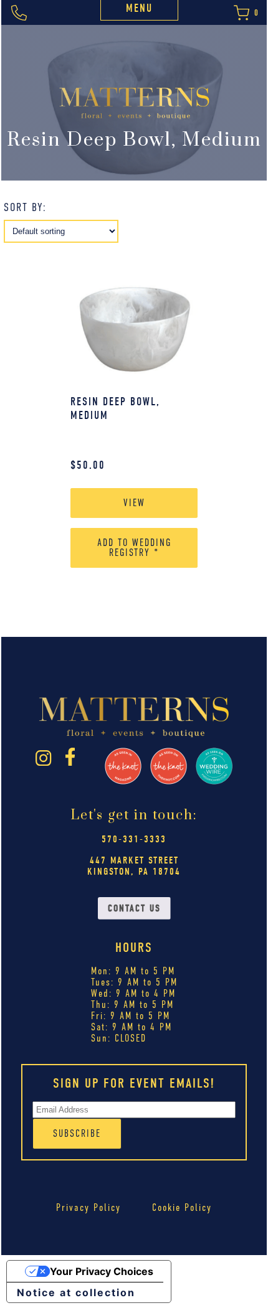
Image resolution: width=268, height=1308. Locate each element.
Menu (139, 8)
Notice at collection (76, 1292)
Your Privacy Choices (101, 1271)
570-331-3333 (134, 839)
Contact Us (134, 908)
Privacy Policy (88, 1207)
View (134, 503)
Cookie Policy (182, 1207)
